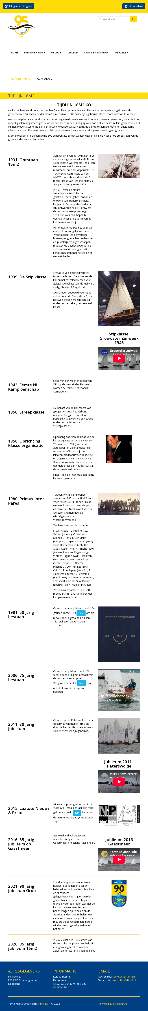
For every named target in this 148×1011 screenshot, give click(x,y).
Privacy (44, 1003)
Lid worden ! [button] (135, 6)
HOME (14, 52)
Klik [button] (77, 812)
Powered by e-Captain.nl (112, 1003)
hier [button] (81, 613)
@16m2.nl (123, 976)
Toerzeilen (121, 52)
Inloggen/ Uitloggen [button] (20, 6)
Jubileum (73, 52)
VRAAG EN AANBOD (96, 52)
